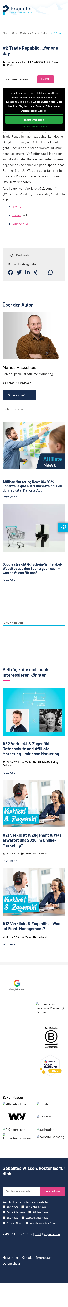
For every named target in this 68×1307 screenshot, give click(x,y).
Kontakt (27, 1258)
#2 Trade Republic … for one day (34, 133)
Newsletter (10, 1258)
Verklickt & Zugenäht (11, 133)
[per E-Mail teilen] (43, 272)
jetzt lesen (10, 497)
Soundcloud (20, 224)
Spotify (16, 206)
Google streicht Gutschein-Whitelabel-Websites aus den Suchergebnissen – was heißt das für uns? (32, 568)
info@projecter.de (47, 1234)
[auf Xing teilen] (35, 272)
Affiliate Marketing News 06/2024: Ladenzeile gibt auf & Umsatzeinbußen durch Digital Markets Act (32, 486)
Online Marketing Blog (24, 33)
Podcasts (22, 255)
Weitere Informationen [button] (34, 126)
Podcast (45, 33)
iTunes (16, 215)
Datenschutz (11, 1263)
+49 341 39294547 (17, 383)
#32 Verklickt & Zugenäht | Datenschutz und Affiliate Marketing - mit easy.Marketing (31, 748)
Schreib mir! (16, 395)
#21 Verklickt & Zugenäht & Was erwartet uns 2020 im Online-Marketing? (32, 840)
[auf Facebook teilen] (10, 272)
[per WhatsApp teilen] (50, 272)
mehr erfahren (13, 409)
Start (5, 33)
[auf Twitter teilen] (19, 272)
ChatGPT (45, 79)
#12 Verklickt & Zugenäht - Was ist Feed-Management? (31, 926)
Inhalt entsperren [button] (34, 119)
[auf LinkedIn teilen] (27, 272)
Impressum (44, 1258)
